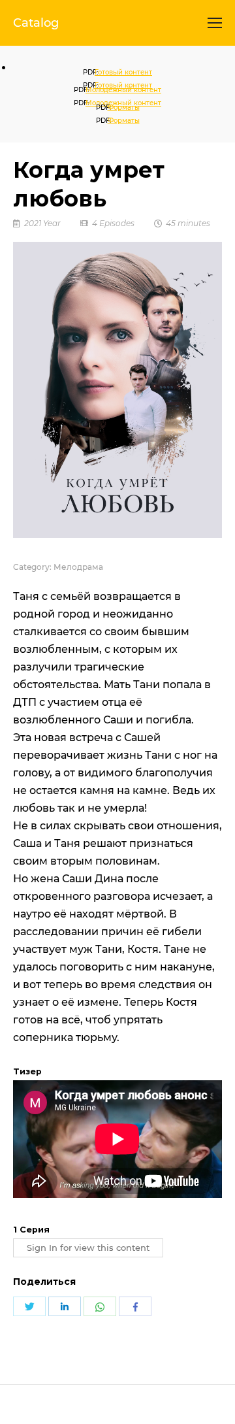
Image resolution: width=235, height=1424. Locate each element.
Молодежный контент (123, 90)
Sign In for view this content (88, 1248)
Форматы (124, 107)
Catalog (36, 23)
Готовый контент (123, 72)
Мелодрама (78, 567)
